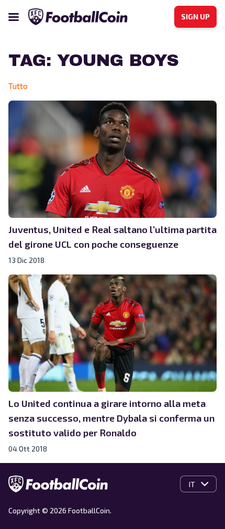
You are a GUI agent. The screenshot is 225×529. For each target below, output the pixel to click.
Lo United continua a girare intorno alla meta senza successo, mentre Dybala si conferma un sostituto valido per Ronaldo (111, 418)
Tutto (18, 86)
